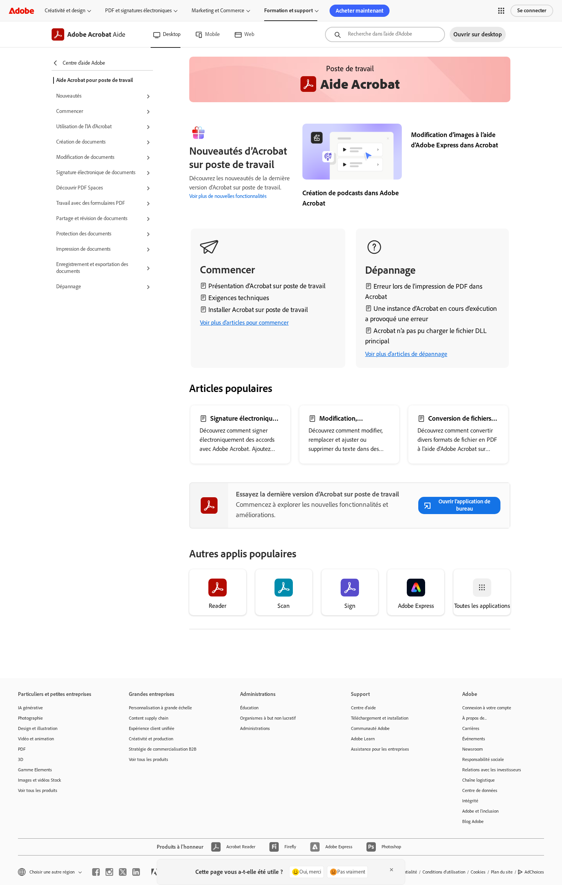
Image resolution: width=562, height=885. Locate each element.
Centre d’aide (363, 707)
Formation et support (288, 10)
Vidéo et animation (36, 738)
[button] (501, 11)
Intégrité (470, 800)
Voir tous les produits (37, 790)
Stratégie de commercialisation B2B (163, 749)
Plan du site (502, 872)
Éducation (249, 707)
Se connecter (531, 10)
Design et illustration (37, 728)
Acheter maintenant (359, 10)
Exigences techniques (238, 298)
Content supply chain (148, 718)
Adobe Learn (363, 738)
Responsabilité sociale (483, 759)
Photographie (30, 718)
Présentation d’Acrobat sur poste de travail (266, 286)
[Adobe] (21, 10)
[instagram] (109, 872)
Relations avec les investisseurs (491, 769)
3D (20, 759)
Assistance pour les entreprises (380, 749)
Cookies (478, 872)
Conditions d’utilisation (443, 872)
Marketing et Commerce (218, 10)
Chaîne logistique (478, 780)
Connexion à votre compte (486, 707)
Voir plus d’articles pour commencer (244, 322)
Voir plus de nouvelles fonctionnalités (227, 196)
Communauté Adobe (370, 728)
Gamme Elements (35, 769)
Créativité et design (65, 10)
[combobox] (385, 34)
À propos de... (474, 718)
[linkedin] (136, 872)
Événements (473, 738)
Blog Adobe (473, 821)
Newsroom (472, 749)
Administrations (255, 728)
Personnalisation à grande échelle (160, 707)
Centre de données (479, 790)
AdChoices (534, 872)
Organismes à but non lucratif (268, 718)
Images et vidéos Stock (39, 780)
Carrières (470, 728)
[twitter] (123, 872)
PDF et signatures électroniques (138, 10)
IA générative (30, 707)
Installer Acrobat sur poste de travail (258, 309)
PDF (22, 749)
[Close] (391, 870)
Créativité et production (151, 738)
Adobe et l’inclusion (480, 811)
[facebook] (96, 872)
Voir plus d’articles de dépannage (406, 354)
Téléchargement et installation (379, 718)
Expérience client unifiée (151, 728)
